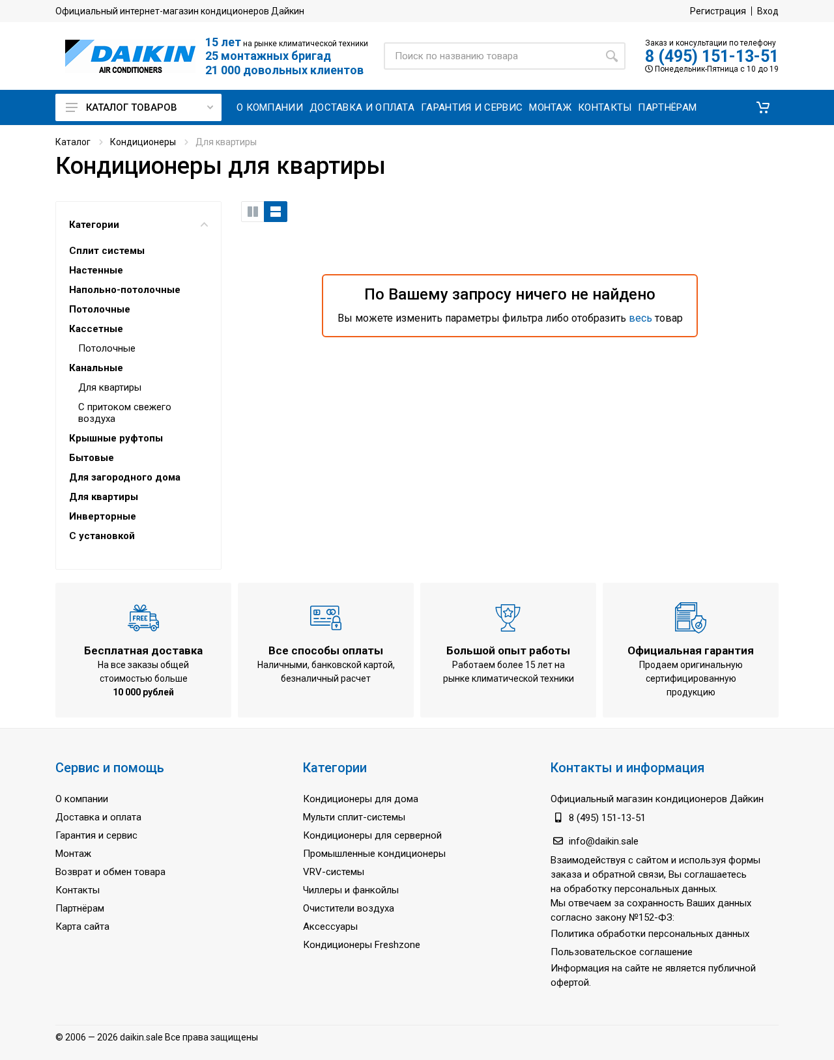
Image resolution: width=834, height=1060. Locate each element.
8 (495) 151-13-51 (712, 56)
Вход (768, 11)
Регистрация (718, 11)
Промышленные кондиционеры (374, 853)
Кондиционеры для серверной (372, 835)
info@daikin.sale (604, 841)
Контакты (77, 890)
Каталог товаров (131, 107)
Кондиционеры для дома (360, 799)
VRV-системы (333, 872)
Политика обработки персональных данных (650, 934)
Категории (94, 224)
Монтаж (73, 853)
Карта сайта (82, 926)
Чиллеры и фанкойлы (351, 890)
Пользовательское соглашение (622, 952)
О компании (81, 799)
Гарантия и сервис (96, 835)
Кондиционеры (143, 142)
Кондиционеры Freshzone (361, 945)
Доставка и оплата (98, 817)
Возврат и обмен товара (110, 872)
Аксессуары (330, 926)
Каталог (73, 142)
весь (640, 318)
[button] (763, 107)
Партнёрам (79, 908)
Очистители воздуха (348, 908)
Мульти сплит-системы (354, 817)
